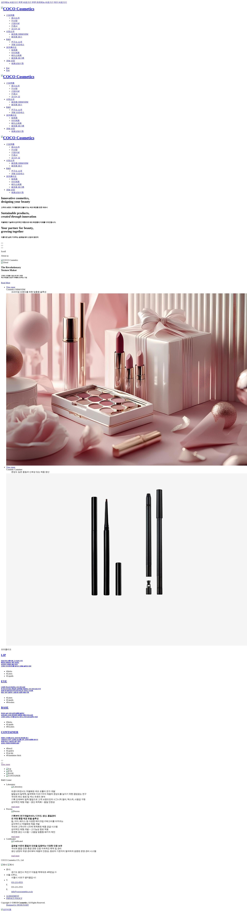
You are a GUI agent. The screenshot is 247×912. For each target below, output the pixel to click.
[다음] (2, 247)
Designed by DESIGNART (17, 905)
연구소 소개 (16, 42)
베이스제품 (16, 55)
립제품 (14, 50)
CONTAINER (9, 732)
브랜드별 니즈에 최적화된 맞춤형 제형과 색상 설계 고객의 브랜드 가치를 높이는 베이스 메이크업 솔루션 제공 (19, 715)
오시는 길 (15, 29)
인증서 (14, 26)
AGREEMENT (12, 896)
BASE (4, 707)
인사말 (14, 21)
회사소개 (15, 18)
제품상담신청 (17, 63)
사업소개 (10, 31)
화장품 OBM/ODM (19, 34)
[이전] (2, 243)
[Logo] (17, 8)
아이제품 (15, 53)
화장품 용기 (16, 37)
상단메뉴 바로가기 (9, 2)
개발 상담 (10, 61)
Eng (8, 70)
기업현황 (10, 15)
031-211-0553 (17, 882)
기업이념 (15, 23)
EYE (4, 681)
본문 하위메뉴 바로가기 (43, 2)
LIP (3, 655)
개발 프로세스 (17, 44)
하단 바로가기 (60, 2)
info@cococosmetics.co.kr (22, 892)
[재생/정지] (2, 245)
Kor (7, 68)
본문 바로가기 (25, 2)
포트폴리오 (11, 47)
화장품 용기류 (17, 58)
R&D (8, 39)
